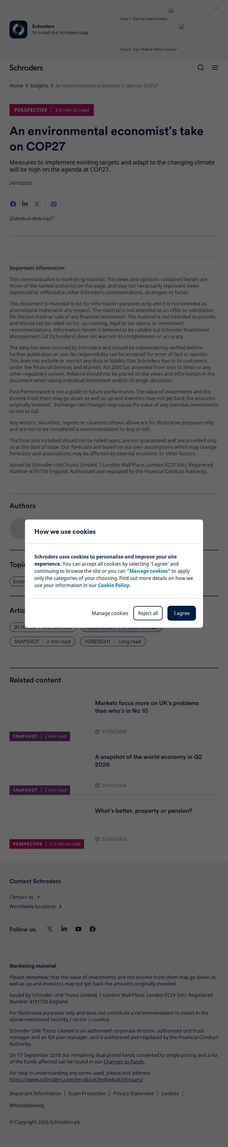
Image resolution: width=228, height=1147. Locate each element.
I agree (182, 613)
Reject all (148, 613)
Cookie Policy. (114, 585)
